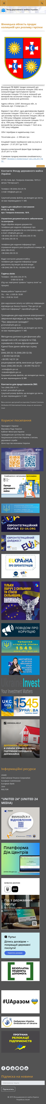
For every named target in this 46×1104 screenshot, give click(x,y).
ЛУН (3, 786)
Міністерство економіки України (15, 443)
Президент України (9, 426)
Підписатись (8, 1089)
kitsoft (27, 1099)
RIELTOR (4, 789)
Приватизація (40, 166)
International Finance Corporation (15, 778)
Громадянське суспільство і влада (16, 434)
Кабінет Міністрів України (12, 431)
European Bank (7, 783)
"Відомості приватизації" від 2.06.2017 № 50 (22, 159)
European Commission (11, 781)
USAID (4, 775)
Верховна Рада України (11, 429)
